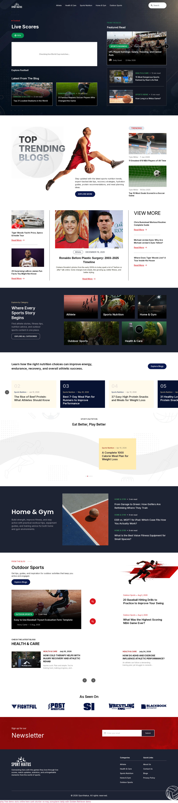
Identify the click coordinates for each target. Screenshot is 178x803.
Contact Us (148, 769)
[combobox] (157, 5)
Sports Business (119, 46)
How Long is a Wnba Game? (148, 98)
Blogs (145, 773)
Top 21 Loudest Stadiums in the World (30, 101)
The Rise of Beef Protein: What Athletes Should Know (32, 398)
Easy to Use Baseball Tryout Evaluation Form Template (43, 620)
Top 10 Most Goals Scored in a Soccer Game (147, 194)
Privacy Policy (149, 778)
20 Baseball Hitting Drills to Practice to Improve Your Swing (143, 601)
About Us (147, 764)
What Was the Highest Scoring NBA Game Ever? (142, 621)
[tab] (18, 35)
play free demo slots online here (15, 801)
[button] (106, 46)
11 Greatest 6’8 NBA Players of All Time (147, 160)
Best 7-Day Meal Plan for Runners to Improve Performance (79, 400)
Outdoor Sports (116, 5)
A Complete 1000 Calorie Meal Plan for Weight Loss (115, 456)
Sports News (141, 94)
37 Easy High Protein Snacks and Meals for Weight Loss (130, 398)
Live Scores (25, 27)
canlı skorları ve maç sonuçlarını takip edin (49, 801)
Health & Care (70, 5)
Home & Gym (101, 5)
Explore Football (20, 70)
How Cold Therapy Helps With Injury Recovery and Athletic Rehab (61, 658)
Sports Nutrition (86, 5)
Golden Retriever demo (80, 801)
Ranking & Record (22, 97)
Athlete (59, 5)
